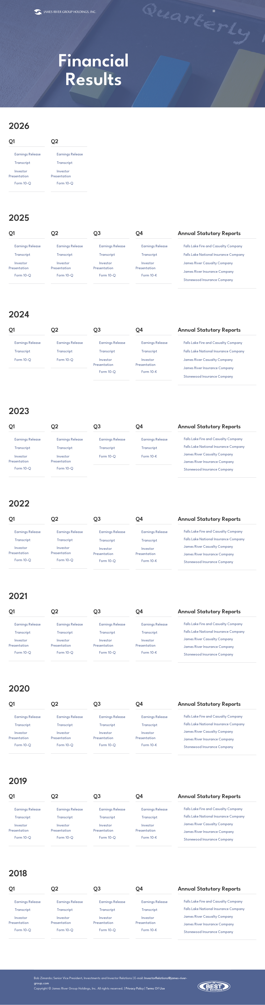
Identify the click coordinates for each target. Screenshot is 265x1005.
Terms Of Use (155, 988)
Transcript (22, 163)
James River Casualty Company (208, 263)
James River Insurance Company (209, 272)
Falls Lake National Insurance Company (214, 255)
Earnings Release (27, 154)
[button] (214, 11)
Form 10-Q (22, 183)
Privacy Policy (135, 988)
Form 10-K (149, 275)
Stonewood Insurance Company (208, 280)
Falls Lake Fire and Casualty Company (213, 246)
